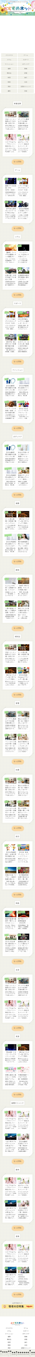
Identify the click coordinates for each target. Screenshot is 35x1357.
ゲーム (26, 1328)
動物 (25, 1336)
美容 (9, 1348)
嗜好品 (9, 1339)
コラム (9, 1331)
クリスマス (9, 1328)
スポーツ (26, 1331)
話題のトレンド (26, 1348)
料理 (9, 1342)
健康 (9, 1336)
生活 (25, 1345)
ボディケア (25, 1334)
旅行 (25, 1342)
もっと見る (17, 161)
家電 (25, 1339)
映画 (9, 1345)
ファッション (9, 1334)
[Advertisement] (17, 34)
